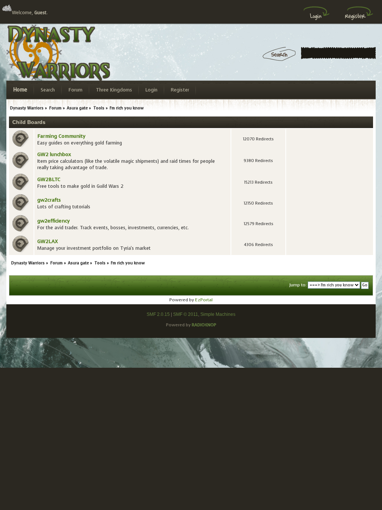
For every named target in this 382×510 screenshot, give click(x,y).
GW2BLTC (48, 179)
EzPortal (204, 300)
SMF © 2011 (185, 314)
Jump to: (298, 285)
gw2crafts (49, 199)
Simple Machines (217, 314)
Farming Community (61, 136)
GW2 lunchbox (54, 154)
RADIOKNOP (204, 325)
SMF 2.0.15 (158, 314)
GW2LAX (47, 241)
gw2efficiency (53, 220)
